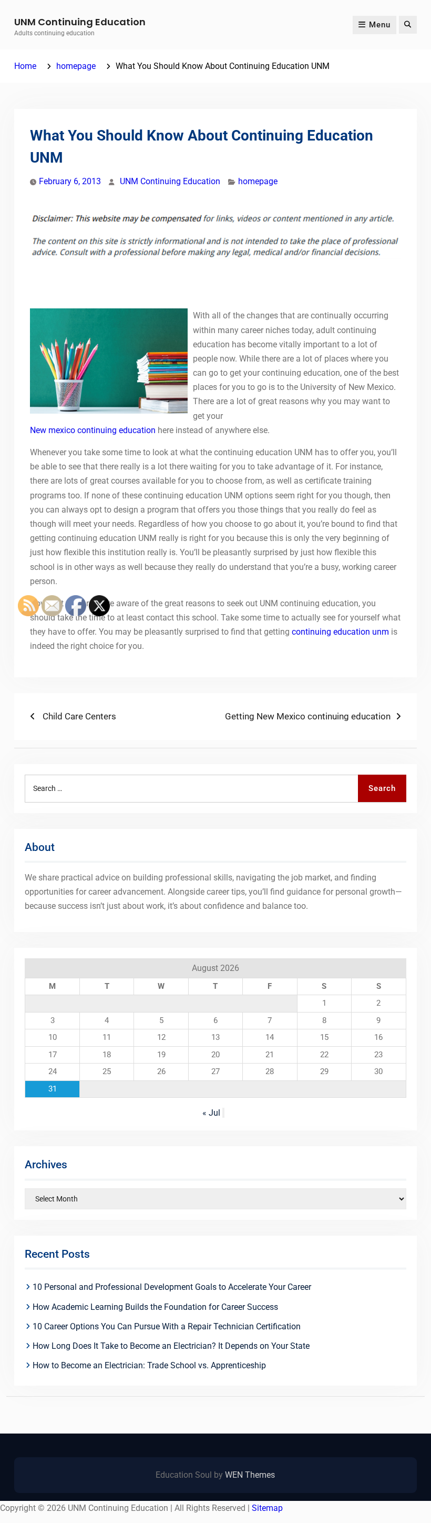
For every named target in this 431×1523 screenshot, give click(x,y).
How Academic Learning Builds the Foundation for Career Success (155, 1307)
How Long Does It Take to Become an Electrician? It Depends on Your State (171, 1346)
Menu (380, 24)
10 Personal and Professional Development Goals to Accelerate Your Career (172, 1287)
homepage (258, 181)
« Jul (211, 1113)
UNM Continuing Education (80, 21)
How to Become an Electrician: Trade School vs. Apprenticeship (149, 1365)
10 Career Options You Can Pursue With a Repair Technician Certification (167, 1326)
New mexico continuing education (93, 430)
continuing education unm (340, 632)
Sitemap (267, 1508)
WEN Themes (250, 1475)
